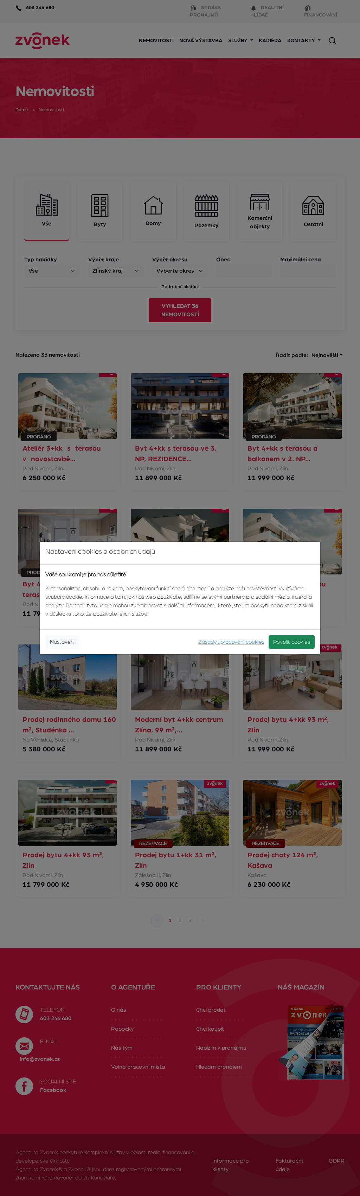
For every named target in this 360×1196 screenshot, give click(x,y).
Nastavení (62, 642)
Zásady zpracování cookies (231, 642)
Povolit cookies (291, 642)
